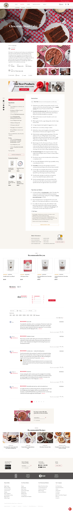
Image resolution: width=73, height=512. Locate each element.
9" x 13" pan (52, 207)
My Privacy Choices (40, 506)
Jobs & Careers (58, 490)
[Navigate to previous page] (29, 402)
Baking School (36, 4)
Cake (14, 23)
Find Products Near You (59, 487)
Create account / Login (45, 224)
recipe (17, 315)
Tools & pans (46, 241)
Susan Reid (14, 45)
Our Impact (57, 493)
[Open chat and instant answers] (70, 509)
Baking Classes (23, 492)
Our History (58, 492)
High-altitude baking (35, 240)
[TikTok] (41, 465)
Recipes (22, 4)
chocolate (24, 315)
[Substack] (44, 467)
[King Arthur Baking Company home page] (6, 5)
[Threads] (44, 465)
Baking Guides (23, 487)
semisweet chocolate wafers (15, 141)
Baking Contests (24, 493)
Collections (29, 7)
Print (18, 75)
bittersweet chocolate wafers (15, 140)
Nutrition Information (16, 154)
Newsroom (57, 496)
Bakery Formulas (41, 490)
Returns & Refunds (7, 493)
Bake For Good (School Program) (61, 495)
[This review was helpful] (60, 332)
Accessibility (13, 506)
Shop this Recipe (16, 99)
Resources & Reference (42, 492)
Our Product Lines (59, 486)
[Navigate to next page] (44, 402)
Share (24, 75)
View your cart (68, 4)
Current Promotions (7, 489)
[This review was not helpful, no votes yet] (62, 332)
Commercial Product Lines (42, 487)
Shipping (5, 492)
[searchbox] (13, 311)
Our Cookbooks (24, 495)
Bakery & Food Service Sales (43, 486)
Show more (38, 315)
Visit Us (63, 1)
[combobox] (23, 311)
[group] (42, 71)
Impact (44, 4)
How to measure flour (35, 243)
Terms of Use (25, 506)
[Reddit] (43, 467)
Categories (17, 7)
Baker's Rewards (67, 1)
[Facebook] (39, 465)
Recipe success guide (35, 238)
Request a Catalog (7, 487)
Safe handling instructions (49, 243)
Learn (28, 4)
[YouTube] (41, 467)
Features (23, 7)
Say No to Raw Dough (25, 490)
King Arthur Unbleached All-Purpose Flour (15, 117)
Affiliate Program (7, 498)
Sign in (66, 4)
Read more (40, 328)
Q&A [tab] (19, 287)
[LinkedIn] (39, 467)
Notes (31, 75)
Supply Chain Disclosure (7, 506)
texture (28, 315)
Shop (16, 4)
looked (34, 315)
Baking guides (46, 238)
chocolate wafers (45, 192)
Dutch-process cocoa (20, 114)
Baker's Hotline (23, 489)
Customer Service (7, 490)
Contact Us (57, 498)
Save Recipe (12, 75)
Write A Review (52, 300)
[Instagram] (43, 465)
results (31, 315)
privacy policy (38, 420)
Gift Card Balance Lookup (8, 495)
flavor (10, 315)
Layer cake (18, 23)
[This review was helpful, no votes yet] (60, 347)
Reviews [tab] (12, 287)
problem (20, 315)
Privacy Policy (19, 506)
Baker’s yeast (46, 240)
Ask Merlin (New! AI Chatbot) (26, 496)
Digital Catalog (6, 486)
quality (14, 315)
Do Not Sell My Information (32, 506)
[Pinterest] (46, 465)
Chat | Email (58, 465)
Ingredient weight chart (36, 241)
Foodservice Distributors (42, 489)
